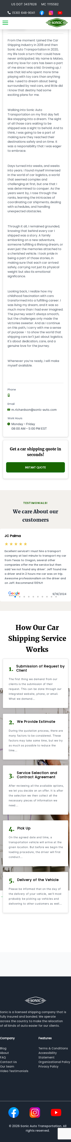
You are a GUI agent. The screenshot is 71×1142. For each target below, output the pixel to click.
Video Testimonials (14, 1071)
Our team (7, 1066)
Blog (3, 1048)
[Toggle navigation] (5, 22)
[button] (15, 596)
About (4, 1053)
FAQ (3, 1057)
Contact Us (8, 1062)
